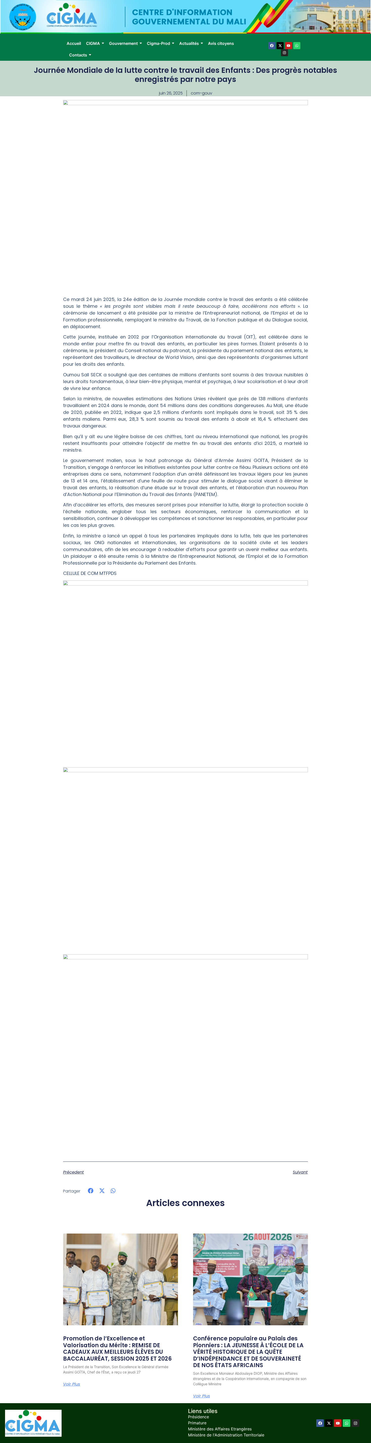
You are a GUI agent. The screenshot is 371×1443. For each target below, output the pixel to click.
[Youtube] (288, 45)
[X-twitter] (280, 45)
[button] (91, 1191)
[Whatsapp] (296, 45)
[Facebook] (271, 45)
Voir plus (71, 1384)
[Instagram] (284, 52)
